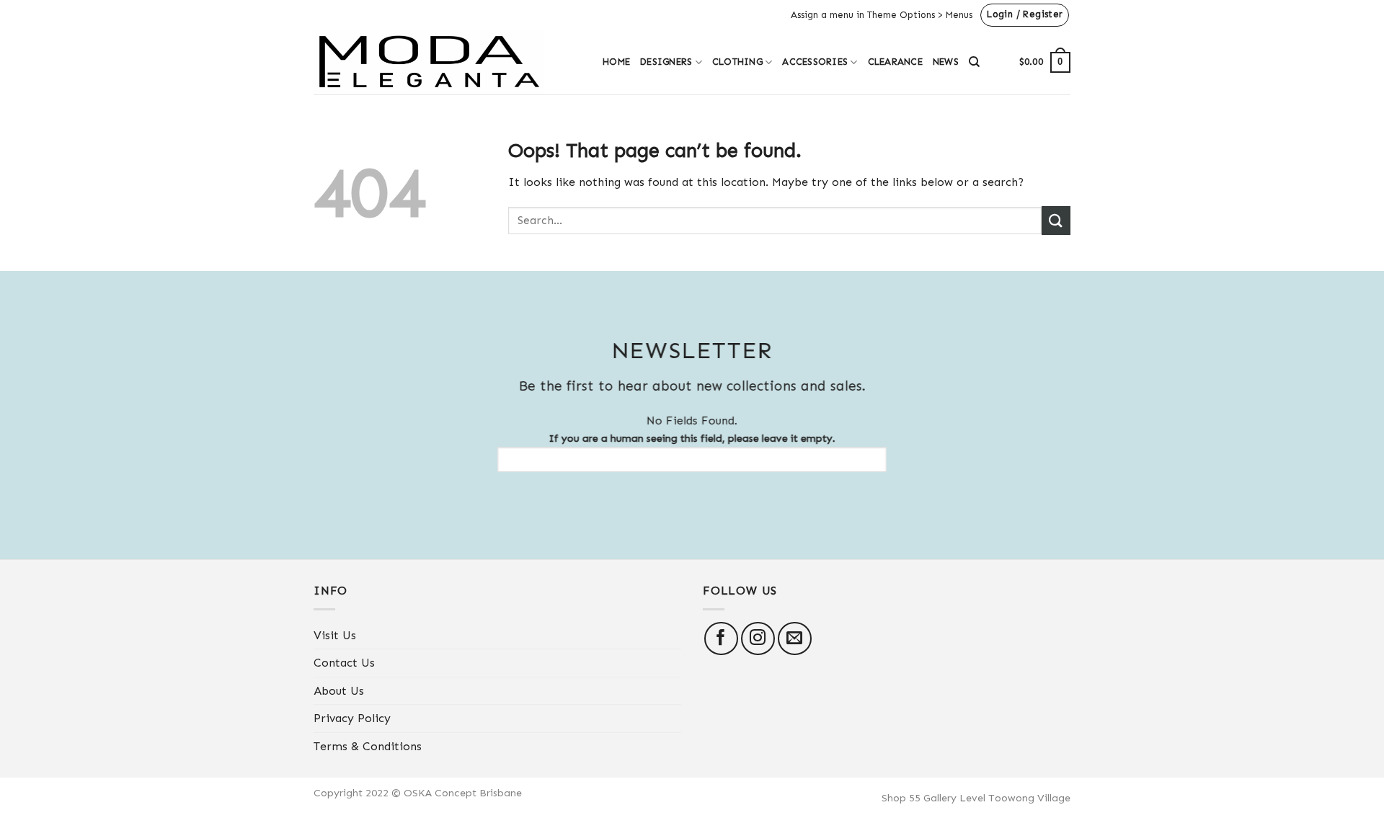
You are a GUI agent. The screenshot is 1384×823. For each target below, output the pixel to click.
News (946, 61)
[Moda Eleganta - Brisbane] (447, 62)
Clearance (895, 61)
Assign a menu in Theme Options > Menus (881, 14)
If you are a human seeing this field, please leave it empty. (692, 438)
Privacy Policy (352, 718)
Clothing (737, 61)
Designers (666, 61)
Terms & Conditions (368, 746)
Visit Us (335, 635)
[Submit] (1056, 220)
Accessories (815, 61)
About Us (339, 691)
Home (616, 61)
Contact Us (344, 662)
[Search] (974, 62)
